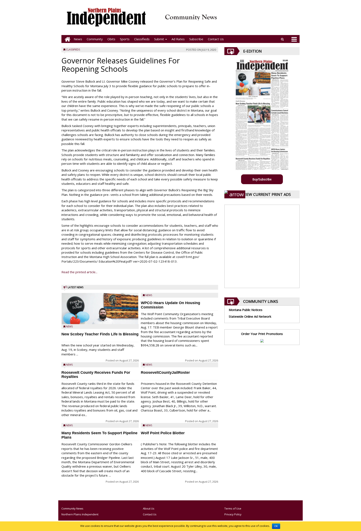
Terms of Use (232, 508)
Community (95, 39)
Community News (72, 508)
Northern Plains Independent (79, 514)
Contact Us (216, 39)
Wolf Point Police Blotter (163, 433)
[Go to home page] (66, 39)
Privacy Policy (233, 514)
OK (276, 526)
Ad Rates (178, 39)
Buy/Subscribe (262, 179)
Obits (111, 39)
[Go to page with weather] (260, 20)
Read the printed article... (79, 272)
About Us (148, 508)
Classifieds (142, 39)
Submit (159, 39)
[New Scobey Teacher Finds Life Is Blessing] (100, 319)
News (78, 39)
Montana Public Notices (245, 310)
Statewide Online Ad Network (250, 316)
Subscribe (196, 39)
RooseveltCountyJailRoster (165, 372)
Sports (125, 39)
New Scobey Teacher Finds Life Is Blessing (100, 334)
